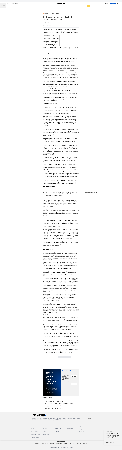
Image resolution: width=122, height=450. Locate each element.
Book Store (85, 443)
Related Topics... (54, 356)
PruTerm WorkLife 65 (70, 84)
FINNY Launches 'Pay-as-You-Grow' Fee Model (54, 408)
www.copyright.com (66, 362)
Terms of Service (70, 428)
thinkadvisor (49, 22)
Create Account (81, 428)
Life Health (46, 13)
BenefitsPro (52, 443)
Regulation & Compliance (35, 434)
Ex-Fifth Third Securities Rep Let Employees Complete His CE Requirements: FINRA (61, 405)
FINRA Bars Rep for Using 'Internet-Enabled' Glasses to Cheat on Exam (59, 403)
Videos (44, 431)
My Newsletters (81, 431)
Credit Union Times (59, 443)
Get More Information (50, 392)
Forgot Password (81, 429)
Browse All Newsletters (110, 442)
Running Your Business (55, 13)
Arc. (55, 447)
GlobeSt (65, 443)
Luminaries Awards (15, 3)
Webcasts (45, 428)
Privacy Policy (70, 447)
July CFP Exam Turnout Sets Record (52, 406)
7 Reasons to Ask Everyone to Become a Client (54, 401)
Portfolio (32, 428)
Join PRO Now (113, 3)
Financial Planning (34, 431)
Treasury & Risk (71, 443)
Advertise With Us (58, 428)
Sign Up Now (112, 439)
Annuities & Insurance (35, 437)
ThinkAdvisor (37, 443)
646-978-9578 (50, 420)
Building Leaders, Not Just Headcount (52, 399)
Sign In (80, 426)
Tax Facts (8, 3)
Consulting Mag (78, 443)
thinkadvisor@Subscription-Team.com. (38, 422)
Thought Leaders (46, 434)
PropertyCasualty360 (45, 443)
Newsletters (107, 3)
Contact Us (57, 431)
